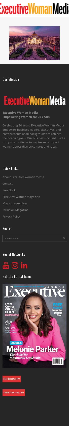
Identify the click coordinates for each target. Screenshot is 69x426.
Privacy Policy (12, 216)
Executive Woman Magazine (21, 197)
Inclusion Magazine (15, 210)
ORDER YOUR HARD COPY (14, 392)
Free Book (9, 190)
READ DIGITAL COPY (12, 379)
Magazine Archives (15, 203)
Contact (8, 183)
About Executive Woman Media (23, 177)
